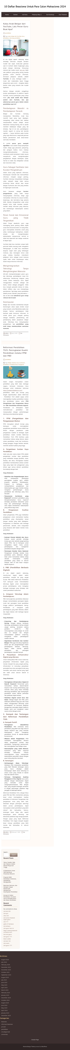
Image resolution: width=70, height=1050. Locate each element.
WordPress (44, 1046)
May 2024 (4, 1008)
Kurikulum (22, 362)
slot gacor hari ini (9, 928)
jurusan (3, 1027)
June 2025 (4, 982)
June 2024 (4, 1005)
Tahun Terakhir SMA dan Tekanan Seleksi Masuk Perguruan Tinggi (9, 865)
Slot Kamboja (50, 14)
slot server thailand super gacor (9, 918)
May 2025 (4, 985)
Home (7, 14)
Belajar (10, 362)
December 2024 (6, 998)
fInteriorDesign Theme (29, 1046)
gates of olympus (9, 924)
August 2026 (5, 959)
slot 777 (6, 922)
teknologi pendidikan (14, 38)
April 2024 (4, 1010)
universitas (4, 1034)
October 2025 (5, 972)
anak (9, 36)
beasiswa (4, 1021)
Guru (23, 36)
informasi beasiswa (7, 1024)
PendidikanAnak (13, 364)
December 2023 (6, 1015)
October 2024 (5, 1000)
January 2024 (5, 1013)
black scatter (7, 939)
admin (7, 333)
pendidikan (8, 33)
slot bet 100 (7, 941)
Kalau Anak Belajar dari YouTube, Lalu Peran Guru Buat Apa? (15, 26)
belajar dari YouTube (16, 36)
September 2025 (6, 975)
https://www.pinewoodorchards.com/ (10, 931)
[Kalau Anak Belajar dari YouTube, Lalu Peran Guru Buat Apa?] (15, 57)
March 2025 (4, 990)
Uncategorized (5, 1032)
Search (5, 852)
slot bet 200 (7, 911)
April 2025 (4, 987)
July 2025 (4, 980)
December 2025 (6, 967)
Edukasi (14, 362)
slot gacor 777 (8, 936)
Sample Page (35, 1039)
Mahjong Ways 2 (37, 14)
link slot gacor (8, 934)
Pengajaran (21, 364)
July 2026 (4, 962)
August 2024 (5, 1003)
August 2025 (5, 977)
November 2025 (6, 970)
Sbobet (15, 14)
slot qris (22, 70)
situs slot (6, 915)
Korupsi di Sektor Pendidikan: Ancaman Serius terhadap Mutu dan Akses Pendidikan (10, 897)
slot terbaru (7, 926)
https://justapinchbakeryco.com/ (12, 390)
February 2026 (5, 964)
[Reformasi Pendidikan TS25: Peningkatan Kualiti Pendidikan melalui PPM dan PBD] (15, 379)
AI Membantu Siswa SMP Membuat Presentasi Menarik (9, 872)
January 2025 (5, 995)
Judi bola (24, 14)
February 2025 (5, 992)
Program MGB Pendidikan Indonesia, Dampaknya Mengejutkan (10, 879)
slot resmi (6, 943)
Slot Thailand (63, 14)
